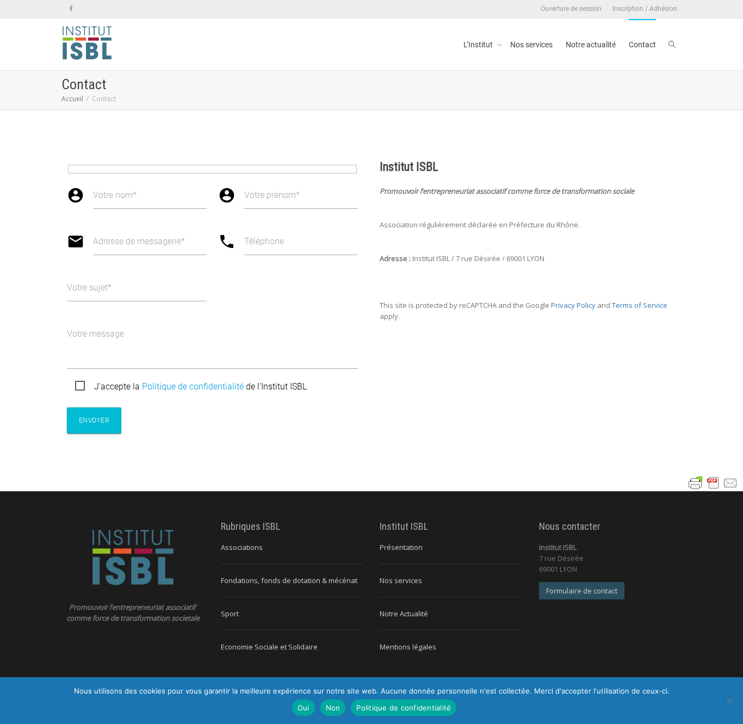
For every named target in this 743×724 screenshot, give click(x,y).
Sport (230, 613)
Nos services (531, 44)
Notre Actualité (404, 613)
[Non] (729, 700)
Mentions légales (408, 647)
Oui (303, 707)
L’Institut (478, 44)
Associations (242, 547)
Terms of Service (639, 305)
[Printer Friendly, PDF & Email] (713, 482)
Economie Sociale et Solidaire (269, 647)
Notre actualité (591, 44)
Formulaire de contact (581, 591)
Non (333, 707)
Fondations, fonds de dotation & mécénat (289, 580)
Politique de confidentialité (193, 386)
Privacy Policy (573, 305)
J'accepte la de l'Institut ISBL (200, 386)
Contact (642, 44)
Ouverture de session (571, 9)
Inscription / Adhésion (644, 9)
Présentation (401, 547)
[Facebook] (71, 9)
